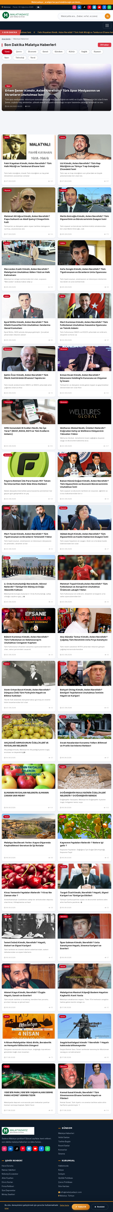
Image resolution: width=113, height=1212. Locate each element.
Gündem (58, 52)
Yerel (32, 58)
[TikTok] (84, 7)
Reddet (101, 1207)
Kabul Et (82, 1207)
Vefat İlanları (64, 1137)
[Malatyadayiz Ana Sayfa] (19, 15)
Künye (61, 1170)
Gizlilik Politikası (65, 1178)
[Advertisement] (56, 123)
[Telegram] (94, 7)
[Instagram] (74, 7)
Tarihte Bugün (64, 1141)
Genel (45, 52)
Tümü (7, 52)
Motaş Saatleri (8, 1194)
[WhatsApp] (109, 7)
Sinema (61, 1154)
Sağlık (84, 52)
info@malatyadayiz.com (71, 1192)
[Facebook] (104, 7)
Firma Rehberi (8, 1186)
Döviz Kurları (7, 1182)
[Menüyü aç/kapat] (107, 25)
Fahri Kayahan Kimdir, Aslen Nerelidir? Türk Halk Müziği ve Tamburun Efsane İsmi (60, 32)
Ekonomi (32, 52)
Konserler (62, 1150)
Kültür (72, 52)
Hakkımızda (63, 1166)
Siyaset (97, 52)
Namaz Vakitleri (9, 1170)
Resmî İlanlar (64, 1146)
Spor (6, 58)
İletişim (61, 1174)
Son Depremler (8, 1190)
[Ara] (107, 16)
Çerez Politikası (65, 1182)
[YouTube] (99, 7)
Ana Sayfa (6, 39)
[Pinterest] (89, 7)
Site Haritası (63, 1186)
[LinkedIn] (79, 7)
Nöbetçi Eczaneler (10, 1174)
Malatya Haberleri (66, 1133)
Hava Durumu (7, 1166)
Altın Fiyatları (7, 1178)
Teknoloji (19, 58)
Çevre (19, 52)
